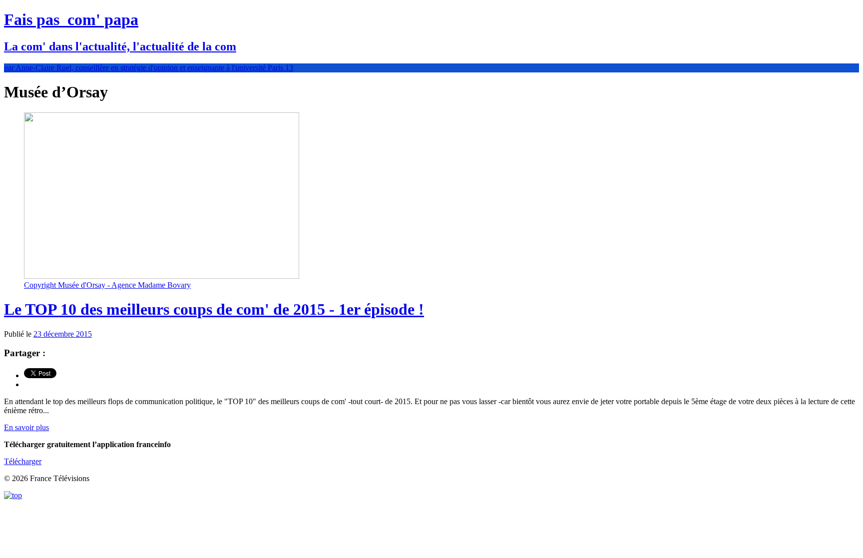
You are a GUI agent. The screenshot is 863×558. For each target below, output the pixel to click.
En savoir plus (26, 427)
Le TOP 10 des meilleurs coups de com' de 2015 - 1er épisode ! (214, 309)
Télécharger (22, 461)
